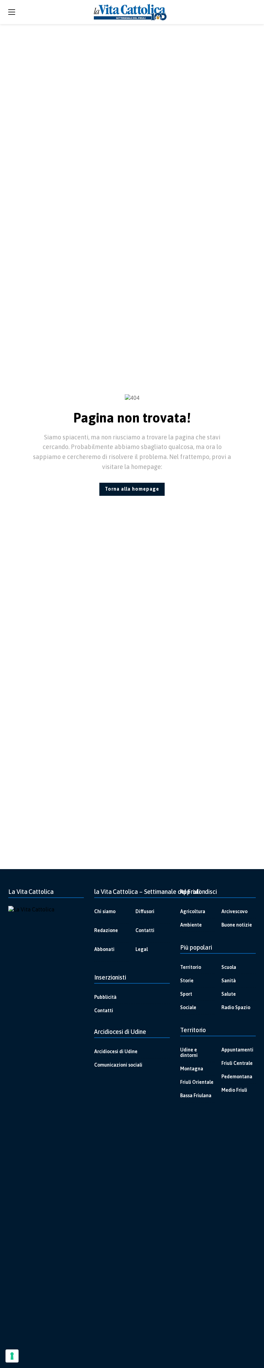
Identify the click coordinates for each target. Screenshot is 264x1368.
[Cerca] (250, 12)
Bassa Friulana (195, 1095)
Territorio (190, 967)
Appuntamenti (237, 1049)
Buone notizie (236, 925)
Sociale (188, 1007)
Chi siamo (105, 911)
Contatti (144, 930)
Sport (186, 994)
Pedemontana (236, 1076)
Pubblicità (105, 997)
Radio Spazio (235, 1007)
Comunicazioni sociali (118, 1065)
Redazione (106, 930)
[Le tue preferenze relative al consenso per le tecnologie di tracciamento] (12, 1355)
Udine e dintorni (189, 1052)
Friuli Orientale (196, 1082)
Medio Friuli (234, 1090)
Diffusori (144, 911)
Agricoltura (192, 911)
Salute (228, 994)
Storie (187, 980)
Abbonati (104, 949)
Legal (141, 949)
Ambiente (191, 925)
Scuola (228, 967)
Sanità (228, 980)
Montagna (191, 1068)
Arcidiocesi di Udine (116, 1051)
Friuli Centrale (237, 1063)
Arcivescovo (234, 911)
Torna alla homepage (132, 489)
